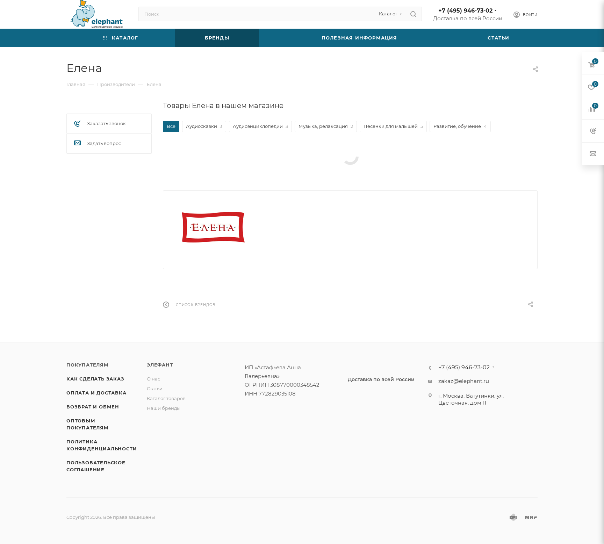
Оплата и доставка (96, 393)
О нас (153, 379)
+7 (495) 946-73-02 (465, 10)
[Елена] (213, 227)
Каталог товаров (166, 398)
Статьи (155, 388)
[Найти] (413, 14)
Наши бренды (163, 408)
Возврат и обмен (92, 406)
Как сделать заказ (95, 379)
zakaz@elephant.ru (463, 381)
